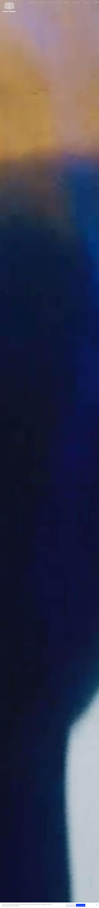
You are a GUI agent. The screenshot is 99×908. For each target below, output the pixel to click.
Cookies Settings (70, 905)
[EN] (87, 2)
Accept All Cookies (81, 905)
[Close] (96, 905)
